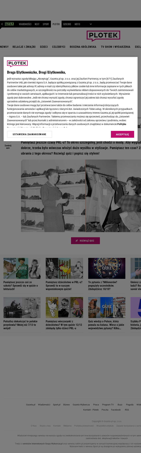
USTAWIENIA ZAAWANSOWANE (29, 134)
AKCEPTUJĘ (122, 134)
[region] (71, 99)
